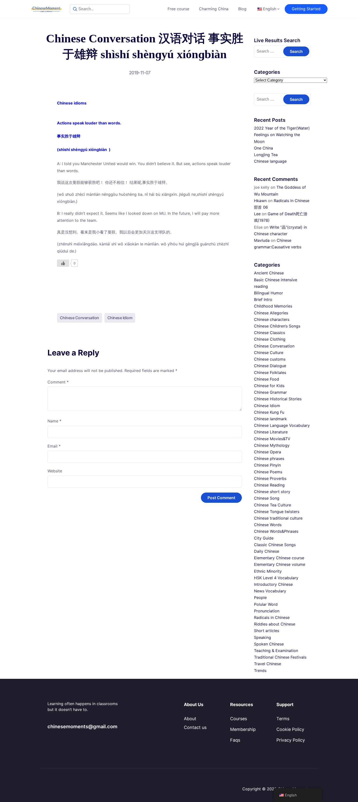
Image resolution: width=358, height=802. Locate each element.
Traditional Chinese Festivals (280, 657)
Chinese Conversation (79, 317)
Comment (58, 382)
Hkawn (260, 200)
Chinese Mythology (272, 445)
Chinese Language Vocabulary (282, 425)
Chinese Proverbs (270, 478)
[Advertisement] (144, 285)
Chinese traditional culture (278, 518)
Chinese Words (268, 524)
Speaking (262, 637)
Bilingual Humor (268, 292)
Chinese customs (269, 359)
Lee (257, 213)
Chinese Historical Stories (277, 398)
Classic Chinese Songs (275, 544)
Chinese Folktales (270, 372)
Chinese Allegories (271, 312)
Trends (260, 670)
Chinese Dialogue (270, 365)
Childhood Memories (273, 306)
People (260, 597)
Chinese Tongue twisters (276, 511)
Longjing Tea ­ (266, 154)
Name (54, 421)
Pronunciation (266, 610)
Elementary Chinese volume (279, 564)
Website (54, 470)
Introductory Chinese (273, 584)
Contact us (195, 727)
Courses (238, 718)
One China (263, 148)
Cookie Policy (290, 729)
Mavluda (262, 240)
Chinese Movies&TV (272, 438)
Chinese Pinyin (267, 465)
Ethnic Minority (268, 571)
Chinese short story (272, 491)
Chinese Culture (268, 352)
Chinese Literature (271, 431)
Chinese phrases (269, 458)
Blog (242, 8)
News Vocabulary (270, 590)
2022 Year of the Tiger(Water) (282, 128)
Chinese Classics (269, 332)
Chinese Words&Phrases (276, 531)
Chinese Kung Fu (269, 412)
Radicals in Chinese (272, 617)
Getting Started (306, 8)
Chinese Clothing (269, 339)
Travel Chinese (267, 663)
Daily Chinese (266, 551)
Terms (282, 718)
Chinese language (270, 161)
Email (54, 446)
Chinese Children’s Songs (277, 326)
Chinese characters (271, 319)
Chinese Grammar (270, 392)
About (190, 718)
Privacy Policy (290, 740)
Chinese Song (266, 498)
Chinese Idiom (119, 317)
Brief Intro (263, 299)
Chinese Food (266, 379)
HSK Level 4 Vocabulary (276, 577)
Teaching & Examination (276, 650)
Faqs (235, 740)
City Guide (263, 538)
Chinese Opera (267, 451)
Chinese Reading (269, 485)
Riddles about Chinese (274, 624)
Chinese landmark (270, 418)
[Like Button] (63, 263)
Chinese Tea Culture (272, 505)
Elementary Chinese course (279, 557)
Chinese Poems (268, 471)
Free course (178, 8)
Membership (243, 729)
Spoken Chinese (269, 644)
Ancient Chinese (269, 272)
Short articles (266, 630)
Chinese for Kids (269, 385)
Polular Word (266, 604)
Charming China (213, 8)
